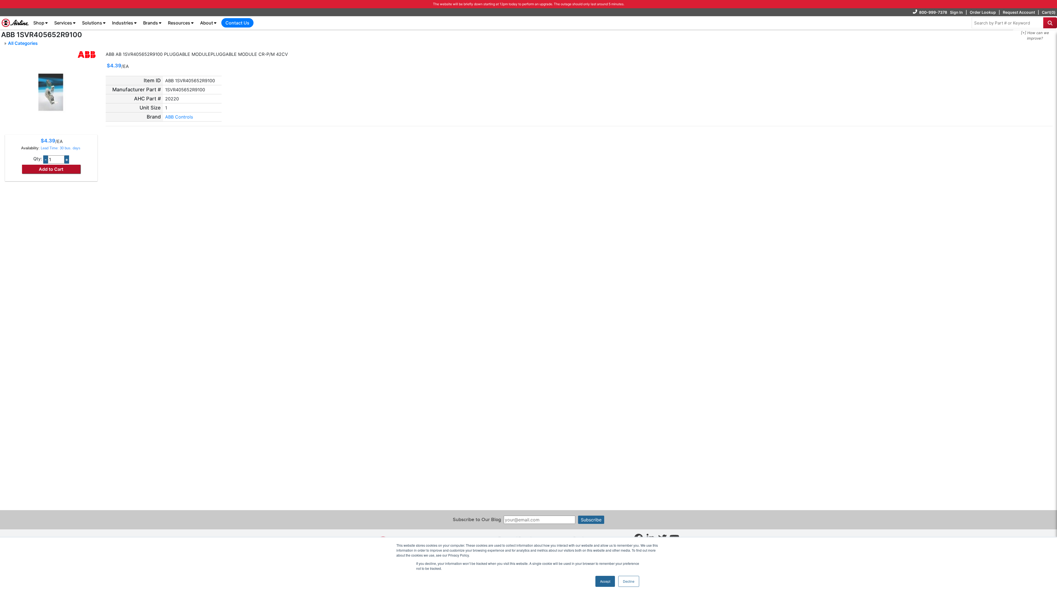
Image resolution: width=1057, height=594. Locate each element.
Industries (122, 23)
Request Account (1019, 12)
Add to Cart (51, 169)
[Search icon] (1050, 22)
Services (63, 23)
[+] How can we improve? (1035, 35)
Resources (179, 23)
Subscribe (591, 519)
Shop (38, 23)
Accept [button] (605, 581)
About (206, 23)
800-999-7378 (933, 12)
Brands (150, 23)
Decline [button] (628, 581)
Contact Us (237, 23)
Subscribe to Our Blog (477, 519)
